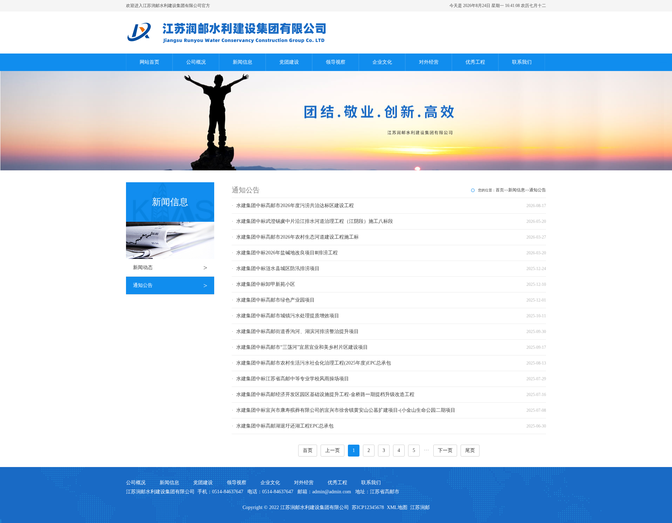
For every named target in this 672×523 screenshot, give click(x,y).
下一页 (445, 450)
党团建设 (289, 62)
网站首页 (149, 62)
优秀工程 (475, 62)
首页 (500, 190)
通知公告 (170, 285)
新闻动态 (170, 267)
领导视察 (335, 62)
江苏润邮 (420, 507)
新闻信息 (242, 62)
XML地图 (397, 507)
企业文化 (382, 62)
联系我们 (522, 62)
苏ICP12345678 (368, 507)
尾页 (470, 450)
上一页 (332, 450)
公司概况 (196, 62)
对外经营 (429, 62)
